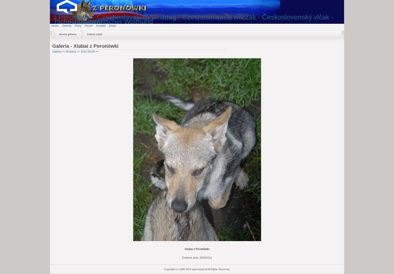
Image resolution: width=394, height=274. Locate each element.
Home (55, 25)
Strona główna (68, 34)
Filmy (78, 25)
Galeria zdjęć (94, 34)
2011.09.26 (88, 51)
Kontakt (101, 25)
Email (112, 25)
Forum (89, 25)
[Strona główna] (70, 12)
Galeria (66, 25)
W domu (71, 51)
